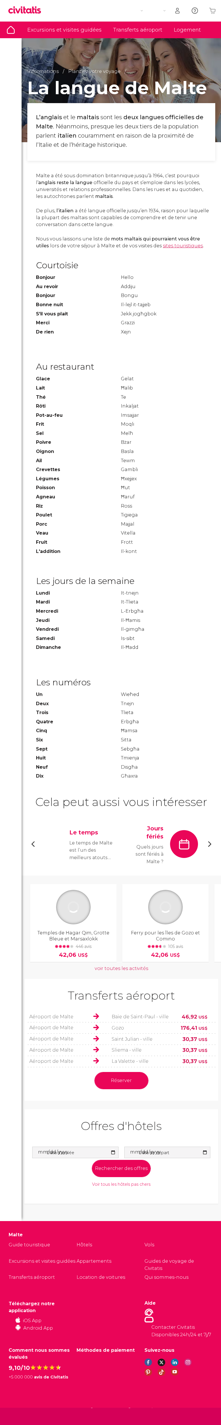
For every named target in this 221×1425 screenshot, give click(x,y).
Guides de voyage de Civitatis (169, 1264)
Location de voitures (101, 1277)
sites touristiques (183, 245)
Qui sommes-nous (166, 1277)
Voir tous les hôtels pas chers (121, 1184)
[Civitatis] (20, 1416)
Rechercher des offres (121, 1168)
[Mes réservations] (177, 11)
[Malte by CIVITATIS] (26, 10)
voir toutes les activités (121, 968)
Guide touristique (11, 30)
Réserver (121, 1080)
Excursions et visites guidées (64, 30)
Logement (187, 30)
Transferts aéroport (137, 30)
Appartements (94, 1261)
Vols (149, 1244)
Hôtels (84, 1244)
